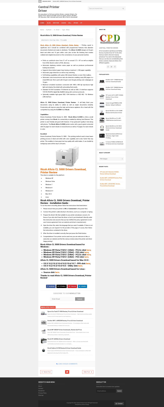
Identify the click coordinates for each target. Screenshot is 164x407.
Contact (40, 388)
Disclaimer (41, 390)
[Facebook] (108, 66)
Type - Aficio (56, 40)
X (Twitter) (62, 286)
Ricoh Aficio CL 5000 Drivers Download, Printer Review (59, 45)
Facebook (51, 286)
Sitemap (40, 395)
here (88, 250)
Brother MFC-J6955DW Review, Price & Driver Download (67, 1)
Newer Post (47, 372)
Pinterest (73, 286)
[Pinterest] (114, 66)
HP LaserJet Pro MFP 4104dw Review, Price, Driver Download (114, 97)
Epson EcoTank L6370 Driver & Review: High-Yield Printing (114, 136)
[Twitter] (111, 66)
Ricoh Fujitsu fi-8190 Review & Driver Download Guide (64, 348)
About (40, 386)
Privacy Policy (42, 393)
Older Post (87, 372)
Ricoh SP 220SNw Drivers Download (59, 339)
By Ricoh (45, 40)
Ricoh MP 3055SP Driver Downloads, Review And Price (65, 330)
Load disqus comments (67, 364)
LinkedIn (83, 286)
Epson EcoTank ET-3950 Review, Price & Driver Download (65, 311)
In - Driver (50, 40)
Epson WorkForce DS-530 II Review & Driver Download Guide (114, 128)
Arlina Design (85, 404)
